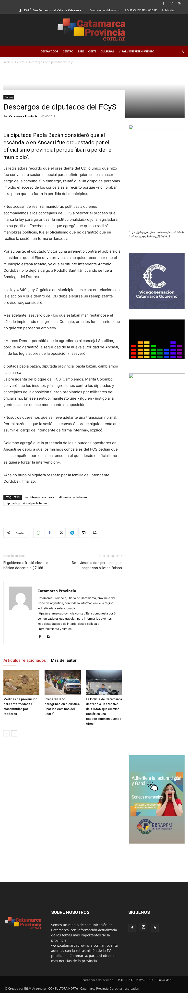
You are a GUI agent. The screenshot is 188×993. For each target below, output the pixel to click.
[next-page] (14, 733)
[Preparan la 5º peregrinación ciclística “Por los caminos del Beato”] (63, 682)
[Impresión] (94, 533)
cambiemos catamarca (39, 497)
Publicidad (168, 10)
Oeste (92, 51)
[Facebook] (163, 3)
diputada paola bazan (73, 497)
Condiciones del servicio (105, 10)
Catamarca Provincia (23, 116)
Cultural (107, 51)
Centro (68, 51)
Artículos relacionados (24, 660)
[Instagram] (171, 3)
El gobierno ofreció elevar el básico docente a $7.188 (25, 565)
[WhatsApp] (38, 533)
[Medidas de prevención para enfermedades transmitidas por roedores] (21, 682)
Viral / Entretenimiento (136, 51)
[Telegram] (72, 533)
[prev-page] (6, 733)
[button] (182, 51)
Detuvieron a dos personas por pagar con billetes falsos (97, 565)
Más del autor (64, 660)
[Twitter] (61, 533)
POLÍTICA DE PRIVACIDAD (141, 10)
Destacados (49, 51)
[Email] (83, 533)
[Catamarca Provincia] (94, 30)
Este (81, 51)
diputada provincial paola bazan (26, 503)
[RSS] (179, 3)
